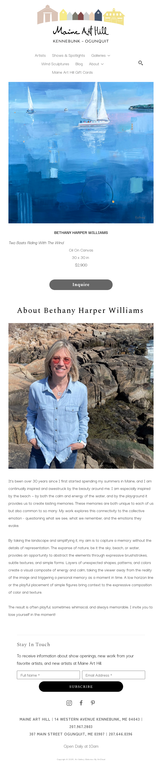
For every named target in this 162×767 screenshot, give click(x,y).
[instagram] (69, 703)
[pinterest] (93, 703)
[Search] (140, 63)
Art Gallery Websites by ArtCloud (90, 759)
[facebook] (81, 703)
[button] (100, 55)
